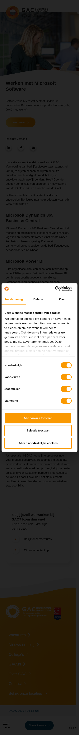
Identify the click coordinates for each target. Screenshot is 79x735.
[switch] (66, 377)
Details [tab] (38, 299)
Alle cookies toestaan (38, 418)
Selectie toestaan (38, 430)
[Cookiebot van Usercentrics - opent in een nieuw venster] (55, 288)
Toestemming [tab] (14, 299)
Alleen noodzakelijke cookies (38, 443)
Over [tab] (62, 299)
